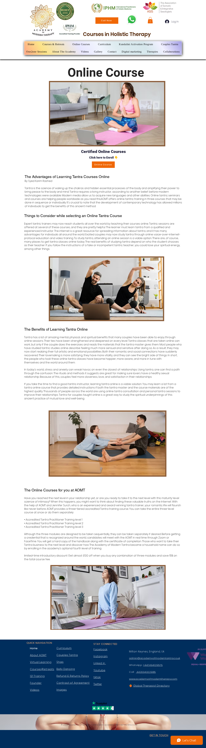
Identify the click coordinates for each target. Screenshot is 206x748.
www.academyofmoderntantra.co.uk (118, 724)
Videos (34, 690)
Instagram (101, 656)
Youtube (99, 670)
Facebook (100, 649)
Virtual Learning (41, 662)
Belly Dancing (65, 669)
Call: (132, 672)
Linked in (100, 663)
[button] (150, 20)
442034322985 (146, 672)
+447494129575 (153, 665)
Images (61, 690)
